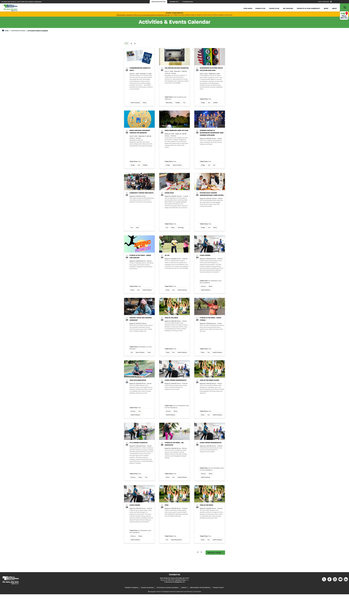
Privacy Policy (218, 587)
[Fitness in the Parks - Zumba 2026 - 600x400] (209, 306)
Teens (137, 227)
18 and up (203, 286)
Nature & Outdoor (177, 165)
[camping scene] (174, 119)
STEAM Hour (169, 193)
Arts (209, 102)
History (144, 102)
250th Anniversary (135, 102)
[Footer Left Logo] (10, 580)
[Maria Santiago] (139, 119)
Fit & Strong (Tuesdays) (138, 442)
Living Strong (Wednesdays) (175, 380)
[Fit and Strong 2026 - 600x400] (139, 431)
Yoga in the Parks (171, 318)
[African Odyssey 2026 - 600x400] (174, 56)
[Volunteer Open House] (209, 181)
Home (6, 30)
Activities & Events (18, 30)
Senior (149, 352)
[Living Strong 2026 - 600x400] (209, 244)
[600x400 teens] (139, 181)
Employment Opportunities (200, 587)
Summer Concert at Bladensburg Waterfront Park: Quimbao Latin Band (212, 133)
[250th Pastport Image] (139, 56)
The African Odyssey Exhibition (177, 68)
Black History (169, 102)
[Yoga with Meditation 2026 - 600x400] (139, 368)
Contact (184, 587)
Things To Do (260, 8)
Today (126, 43)
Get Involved (288, 8)
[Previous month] (198, 552)
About (334, 8)
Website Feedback (131, 587)
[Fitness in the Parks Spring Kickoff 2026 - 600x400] (139, 244)
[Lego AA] (174, 181)
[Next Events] (135, 43)
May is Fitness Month (176, 539)
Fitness (132, 290)
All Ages (203, 102)
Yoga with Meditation (138, 380)
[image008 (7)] (209, 119)
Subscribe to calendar (214, 552)
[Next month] (201, 552)
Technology (180, 227)
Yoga (166, 505)
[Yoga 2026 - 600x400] (174, 306)
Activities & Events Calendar (167, 587)
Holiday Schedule (147, 587)
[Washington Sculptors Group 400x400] (209, 56)
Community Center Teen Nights (142, 193)
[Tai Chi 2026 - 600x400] (174, 244)
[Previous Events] (131, 43)
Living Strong (205, 255)
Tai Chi (167, 255)
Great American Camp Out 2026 (176, 130)
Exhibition (177, 102)
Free (184, 102)
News (326, 8)
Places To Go (274, 8)
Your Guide (247, 8)
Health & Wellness (147, 290)
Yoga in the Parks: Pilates (209, 380)
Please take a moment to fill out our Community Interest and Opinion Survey (143, 15)
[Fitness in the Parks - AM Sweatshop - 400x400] (174, 431)
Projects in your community (308, 8)
